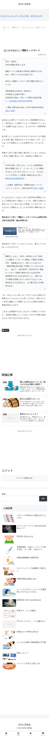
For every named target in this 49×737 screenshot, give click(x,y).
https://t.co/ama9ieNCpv (14, 178)
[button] (44, 452)
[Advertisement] (24, 38)
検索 (3, 494)
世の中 (6, 330)
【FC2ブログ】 (36, 16)
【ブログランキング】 (9, 16)
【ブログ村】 (24, 16)
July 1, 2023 (10, 111)
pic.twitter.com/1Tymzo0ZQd (20, 101)
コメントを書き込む (24, 478)
